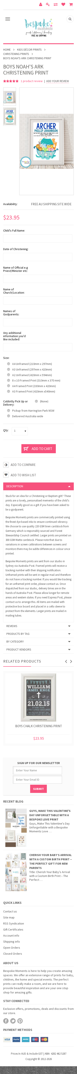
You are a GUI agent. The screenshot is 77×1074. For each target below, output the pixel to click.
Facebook (6, 1021)
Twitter (13, 1021)
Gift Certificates (13, 929)
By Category (15, 641)
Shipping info (11, 941)
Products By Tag (18, 634)
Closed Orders (12, 954)
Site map (9, 917)
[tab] (38, 486)
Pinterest (20, 1021)
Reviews (11, 626)
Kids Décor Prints (29, 49)
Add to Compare (23, 465)
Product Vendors (18, 649)
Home (7, 49)
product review (32, 81)
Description (14, 486)
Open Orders (11, 947)
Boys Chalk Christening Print (38, 726)
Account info (11, 935)
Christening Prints (16, 54)
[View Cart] (71, 5)
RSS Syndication (13, 923)
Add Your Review (57, 81)
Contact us (10, 911)
